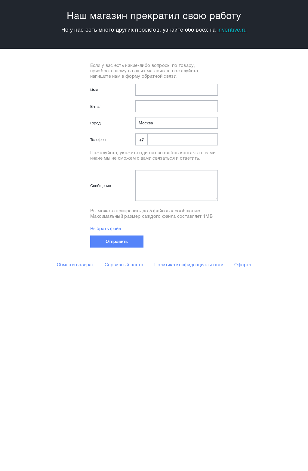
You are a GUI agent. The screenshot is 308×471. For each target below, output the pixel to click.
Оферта (242, 264)
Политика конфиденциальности (188, 264)
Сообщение (100, 185)
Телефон (98, 139)
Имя (94, 90)
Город (95, 123)
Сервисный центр (124, 264)
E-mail (95, 106)
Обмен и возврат (75, 264)
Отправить (117, 241)
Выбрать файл (105, 228)
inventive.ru (232, 30)
